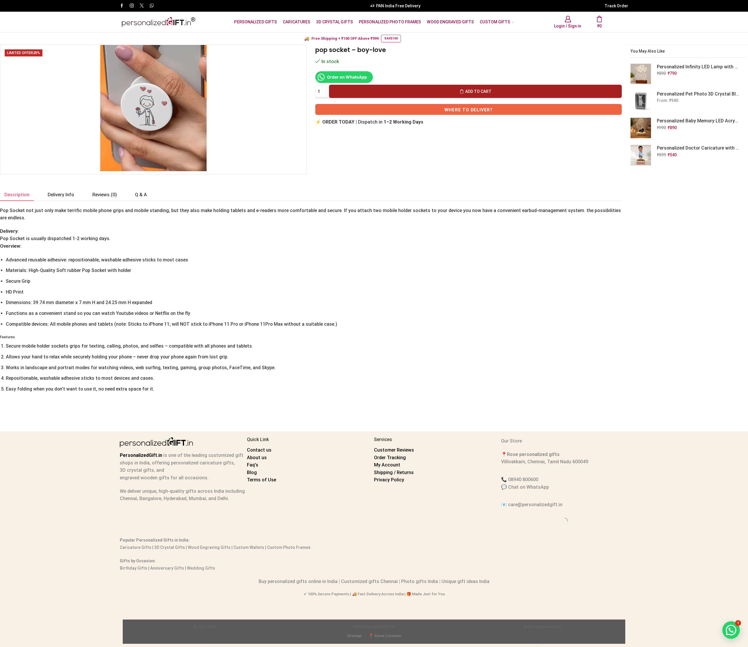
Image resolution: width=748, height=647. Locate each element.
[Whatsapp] (152, 6)
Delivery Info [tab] (61, 194)
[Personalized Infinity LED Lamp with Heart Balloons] (641, 74)
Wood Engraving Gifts (209, 547)
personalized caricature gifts (202, 463)
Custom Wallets (248, 547)
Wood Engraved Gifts (450, 22)
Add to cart (478, 91)
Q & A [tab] (141, 194)
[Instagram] (132, 6)
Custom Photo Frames (289, 547)
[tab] (17, 195)
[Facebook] (122, 6)
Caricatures (296, 22)
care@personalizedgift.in (535, 504)
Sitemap (354, 636)
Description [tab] (17, 194)
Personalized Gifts (255, 22)
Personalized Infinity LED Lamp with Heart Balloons (698, 67)
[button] (731, 630)
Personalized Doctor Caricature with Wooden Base (698, 148)
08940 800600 (523, 479)
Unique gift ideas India (465, 581)
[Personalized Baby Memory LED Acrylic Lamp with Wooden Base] (641, 128)
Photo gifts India (419, 581)
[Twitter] (142, 6)
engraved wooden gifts (144, 478)
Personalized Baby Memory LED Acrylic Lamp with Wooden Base (698, 121)
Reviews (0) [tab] (104, 194)
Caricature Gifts (135, 547)
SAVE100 (391, 38)
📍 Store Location (385, 636)
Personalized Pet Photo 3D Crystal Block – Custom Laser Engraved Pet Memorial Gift (698, 94)
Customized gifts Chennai (369, 581)
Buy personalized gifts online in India (298, 581)
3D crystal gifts (137, 470)
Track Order (616, 6)
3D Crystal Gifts (334, 22)
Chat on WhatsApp (528, 487)
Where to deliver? (468, 109)
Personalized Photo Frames (390, 22)
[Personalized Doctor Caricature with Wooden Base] (641, 155)
